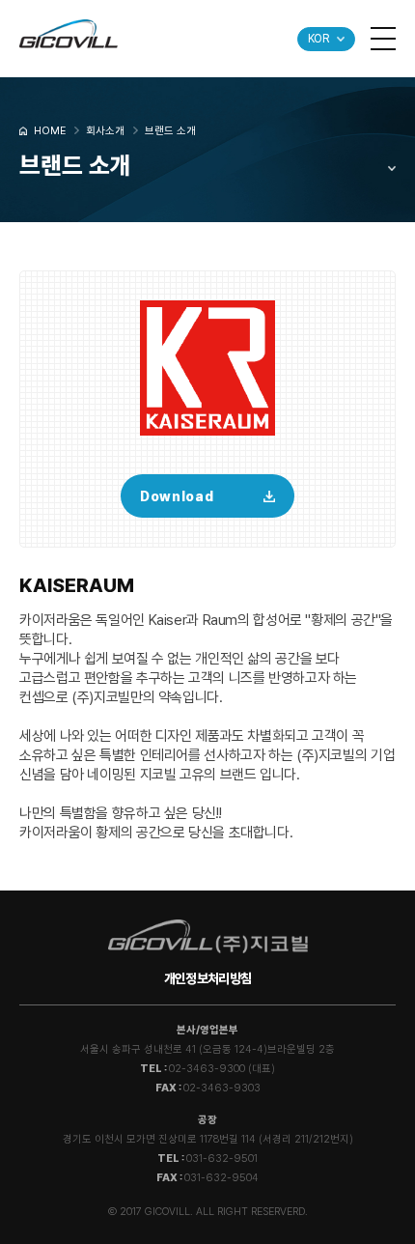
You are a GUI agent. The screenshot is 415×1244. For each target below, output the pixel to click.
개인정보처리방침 (207, 978)
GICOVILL (68, 33)
